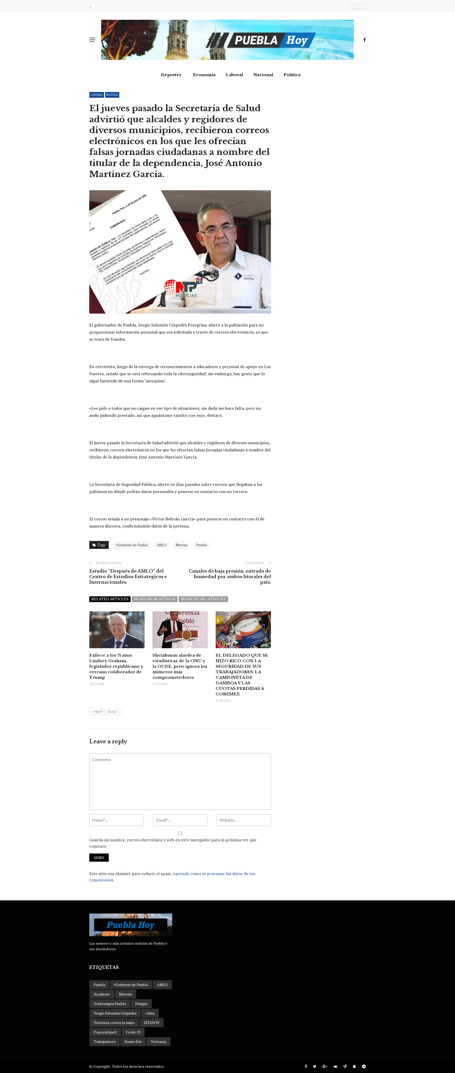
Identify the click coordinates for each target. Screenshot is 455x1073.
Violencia (158, 1041)
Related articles (109, 599)
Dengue (141, 1003)
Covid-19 (133, 1032)
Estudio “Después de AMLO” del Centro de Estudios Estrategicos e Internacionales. (128, 576)
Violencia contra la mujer (114, 1022)
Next (112, 712)
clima (150, 1013)
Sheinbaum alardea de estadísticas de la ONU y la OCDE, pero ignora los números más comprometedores (179, 666)
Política (292, 74)
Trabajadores (105, 1041)
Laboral (234, 74)
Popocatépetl (105, 1032)
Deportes (171, 74)
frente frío (133, 1041)
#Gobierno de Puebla (132, 545)
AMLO (162, 545)
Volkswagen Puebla (110, 1003)
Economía (204, 74)
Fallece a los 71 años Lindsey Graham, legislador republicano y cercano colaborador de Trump (116, 666)
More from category (203, 599)
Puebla (201, 545)
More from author (154, 599)
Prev (98, 712)
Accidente (102, 994)
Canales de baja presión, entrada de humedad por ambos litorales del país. (230, 576)
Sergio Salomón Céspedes (115, 1013)
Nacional (263, 74)
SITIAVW (151, 1022)
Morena (181, 545)
